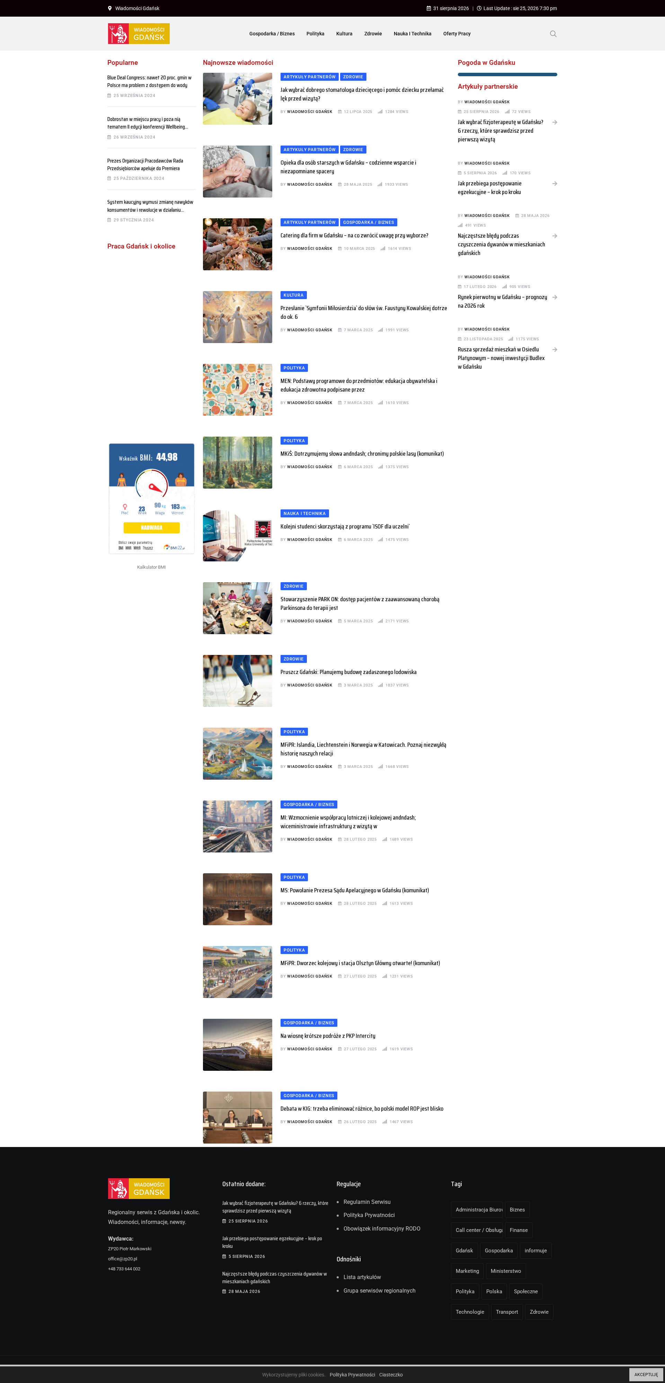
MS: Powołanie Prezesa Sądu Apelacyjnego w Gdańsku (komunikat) (355, 890)
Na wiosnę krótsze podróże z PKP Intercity (328, 1036)
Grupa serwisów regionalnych (380, 1290)
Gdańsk (464, 1251)
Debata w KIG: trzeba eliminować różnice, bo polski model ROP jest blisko (362, 1108)
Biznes (517, 1210)
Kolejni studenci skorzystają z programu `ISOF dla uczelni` (345, 526)
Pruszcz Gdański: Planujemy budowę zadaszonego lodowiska (349, 672)
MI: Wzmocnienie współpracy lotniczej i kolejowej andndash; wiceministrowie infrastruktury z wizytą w (348, 822)
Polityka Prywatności (369, 1215)
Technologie (470, 1312)
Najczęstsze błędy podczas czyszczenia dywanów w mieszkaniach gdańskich (501, 244)
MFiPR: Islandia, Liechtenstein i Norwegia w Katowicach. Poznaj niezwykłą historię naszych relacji (363, 749)
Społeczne (526, 1291)
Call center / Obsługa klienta (479, 1230)
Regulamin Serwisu (367, 1202)
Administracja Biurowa (479, 1210)
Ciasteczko (391, 1374)
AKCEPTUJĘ (646, 1374)
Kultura (344, 33)
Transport (507, 1312)
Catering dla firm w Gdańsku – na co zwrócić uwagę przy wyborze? (354, 235)
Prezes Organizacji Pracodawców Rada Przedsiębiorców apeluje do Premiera (145, 164)
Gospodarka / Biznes (272, 33)
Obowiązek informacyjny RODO (382, 1228)
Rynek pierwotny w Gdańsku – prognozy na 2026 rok (502, 301)
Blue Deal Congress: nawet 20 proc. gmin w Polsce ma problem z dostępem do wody (149, 81)
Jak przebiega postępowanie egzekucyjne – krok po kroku (490, 187)
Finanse (519, 1230)
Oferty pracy (457, 33)
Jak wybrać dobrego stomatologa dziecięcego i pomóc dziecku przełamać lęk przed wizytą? (362, 94)
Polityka (316, 33)
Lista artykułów (362, 1277)
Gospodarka (499, 1251)
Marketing (467, 1271)
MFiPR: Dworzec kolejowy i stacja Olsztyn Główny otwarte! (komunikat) (360, 963)
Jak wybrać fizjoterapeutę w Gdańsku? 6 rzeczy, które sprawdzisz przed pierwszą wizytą (500, 130)
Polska (494, 1291)
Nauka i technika (413, 33)
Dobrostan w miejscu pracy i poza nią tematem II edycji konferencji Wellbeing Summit (146, 127)
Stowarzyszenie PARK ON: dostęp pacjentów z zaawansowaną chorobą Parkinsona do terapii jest (360, 603)
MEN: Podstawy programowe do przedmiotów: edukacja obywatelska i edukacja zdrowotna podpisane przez (359, 385)
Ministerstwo (506, 1271)
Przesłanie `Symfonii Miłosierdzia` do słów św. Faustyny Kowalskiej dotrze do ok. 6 (364, 312)
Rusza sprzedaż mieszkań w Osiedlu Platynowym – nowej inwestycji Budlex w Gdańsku (501, 357)
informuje (536, 1251)
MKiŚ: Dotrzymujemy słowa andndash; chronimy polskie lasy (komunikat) (362, 453)
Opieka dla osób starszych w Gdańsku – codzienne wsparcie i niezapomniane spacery (348, 167)
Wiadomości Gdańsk (309, 112)
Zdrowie (373, 33)
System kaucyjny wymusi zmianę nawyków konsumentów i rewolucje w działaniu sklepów (150, 210)
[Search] (553, 33)
